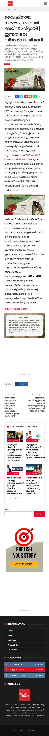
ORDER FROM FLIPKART (16, 309)
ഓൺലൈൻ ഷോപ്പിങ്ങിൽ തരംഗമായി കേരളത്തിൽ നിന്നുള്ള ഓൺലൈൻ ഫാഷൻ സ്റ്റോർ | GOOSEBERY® (11, 406)
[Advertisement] (24, 355)
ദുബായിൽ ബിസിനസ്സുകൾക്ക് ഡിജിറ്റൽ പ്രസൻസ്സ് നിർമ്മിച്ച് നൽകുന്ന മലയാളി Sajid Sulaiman (36, 404)
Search (6, 509)
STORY (7, 64)
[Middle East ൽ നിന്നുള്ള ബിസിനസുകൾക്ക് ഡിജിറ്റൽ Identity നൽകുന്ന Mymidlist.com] (15, 469)
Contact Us (12, 640)
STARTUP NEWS (13, 441)
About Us (11, 635)
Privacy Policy (13, 645)
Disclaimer (12, 650)
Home (10, 631)
